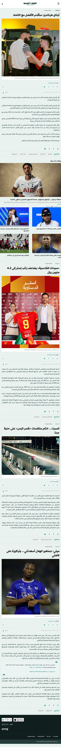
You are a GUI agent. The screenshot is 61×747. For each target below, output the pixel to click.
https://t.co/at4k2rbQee (36, 667)
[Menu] (58, 4)
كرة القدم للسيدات (47, 417)
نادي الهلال (49, 710)
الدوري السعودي (33, 154)
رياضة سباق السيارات (46, 539)
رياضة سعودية (47, 10)
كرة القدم (42, 154)
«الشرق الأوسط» (52, 83)
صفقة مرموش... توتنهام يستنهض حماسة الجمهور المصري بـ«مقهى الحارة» (35, 199)
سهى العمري (53, 481)
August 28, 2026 (33, 671)
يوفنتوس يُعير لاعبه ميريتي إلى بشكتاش (18, 255)
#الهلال (37, 665)
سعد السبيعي (51, 621)
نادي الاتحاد (23, 154)
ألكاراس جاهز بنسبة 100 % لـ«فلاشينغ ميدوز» (48, 229)
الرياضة (57, 10)
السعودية (14, 154)
